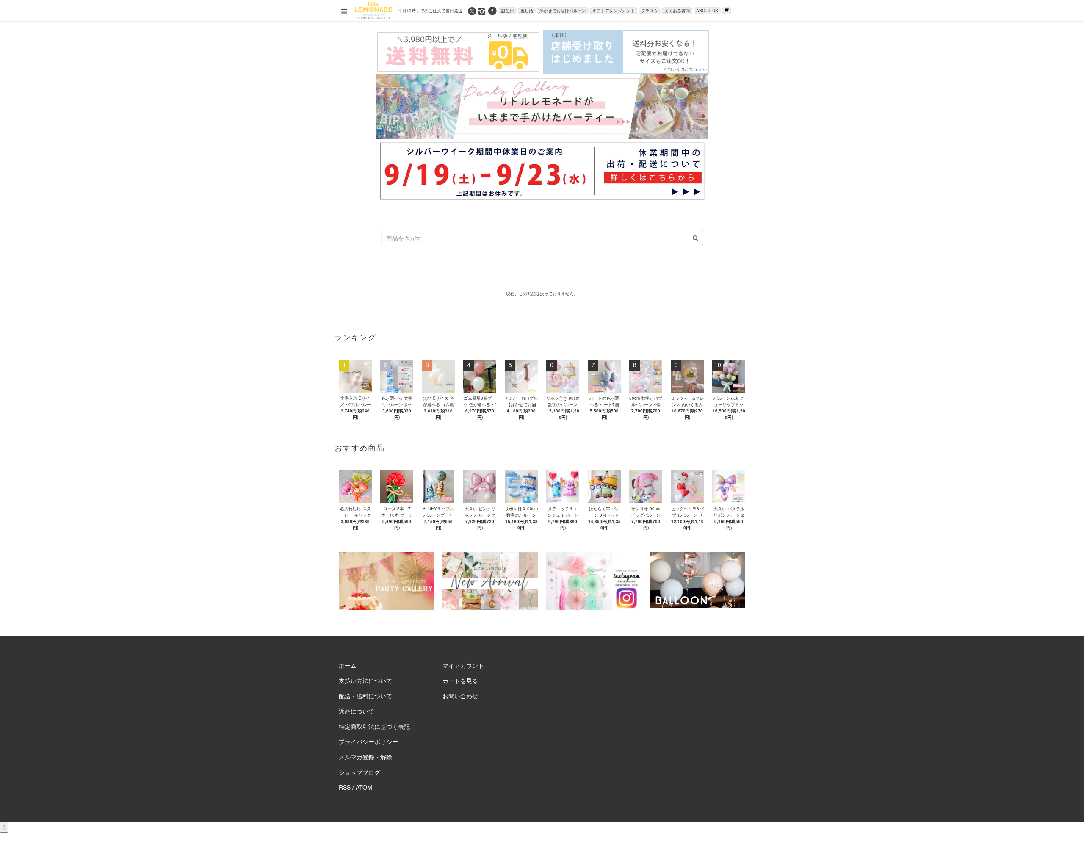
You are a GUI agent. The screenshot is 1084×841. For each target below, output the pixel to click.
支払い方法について (365, 680)
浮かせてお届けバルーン (562, 11)
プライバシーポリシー (368, 741)
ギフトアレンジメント (613, 11)
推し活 (526, 11)
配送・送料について (365, 696)
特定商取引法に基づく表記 (374, 726)
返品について (356, 711)
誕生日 (507, 11)
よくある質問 (677, 11)
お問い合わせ (460, 696)
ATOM (364, 787)
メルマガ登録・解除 (365, 756)
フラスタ (649, 11)
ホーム (348, 665)
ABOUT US (707, 11)
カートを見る (460, 680)
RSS (345, 787)
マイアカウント (463, 665)
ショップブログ (359, 772)
